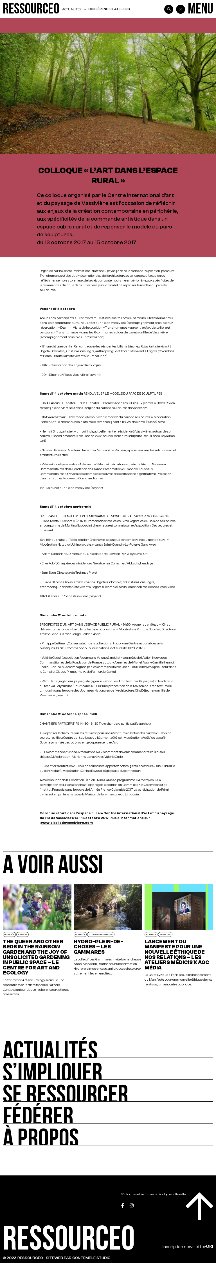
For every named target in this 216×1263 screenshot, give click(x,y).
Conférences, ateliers (109, 9)
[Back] (180, 9)
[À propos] (108, 1134)
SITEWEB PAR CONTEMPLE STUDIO (78, 1258)
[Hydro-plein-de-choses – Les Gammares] (108, 940)
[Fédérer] (108, 1113)
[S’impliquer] (108, 1069)
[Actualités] (108, 1047)
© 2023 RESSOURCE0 (23, 1258)
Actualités (71, 9)
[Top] (199, 1206)
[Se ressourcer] (108, 1091)
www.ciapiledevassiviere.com (67, 823)
